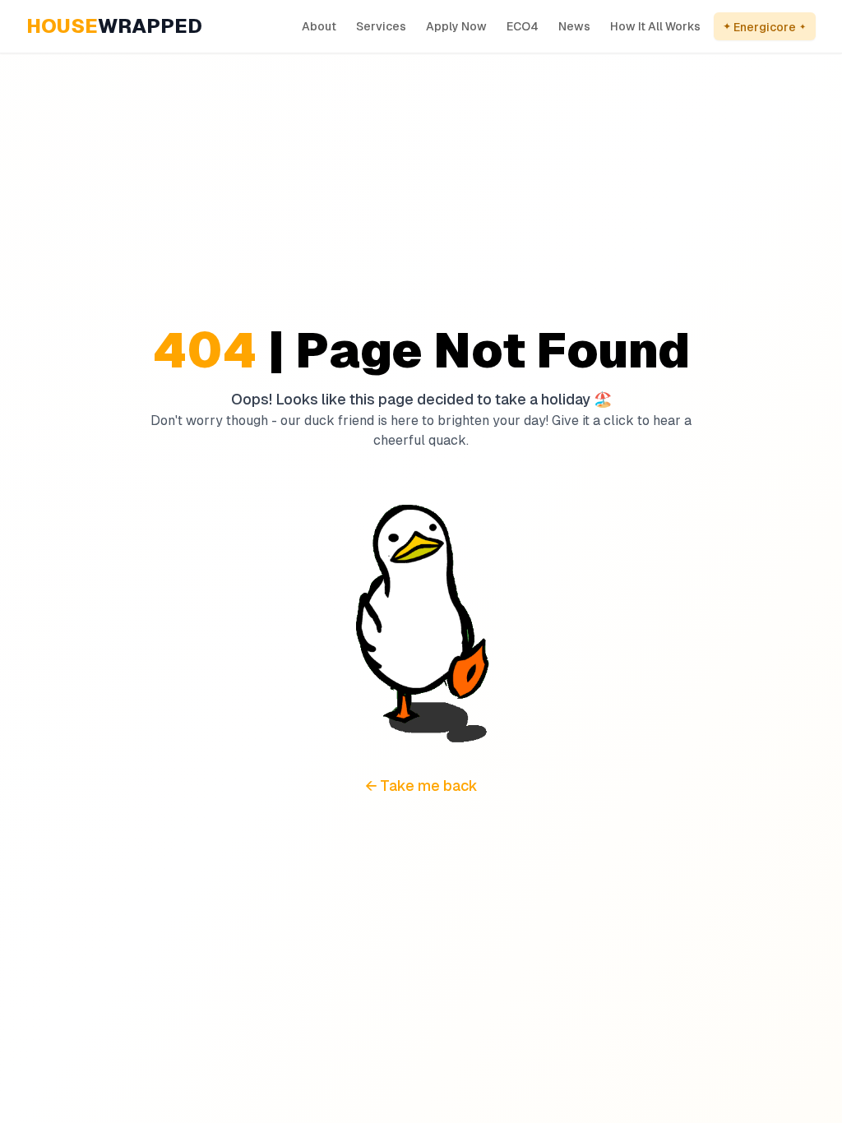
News (574, 26)
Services (381, 26)
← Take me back (421, 785)
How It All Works (655, 26)
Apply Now (456, 26)
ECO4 (523, 26)
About (319, 26)
